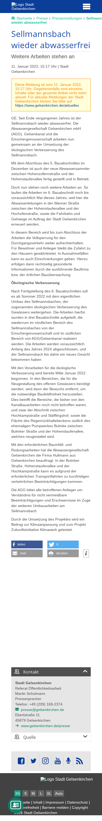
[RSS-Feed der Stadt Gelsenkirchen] (79, 761)
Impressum (55, 802)
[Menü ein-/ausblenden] (86, 6)
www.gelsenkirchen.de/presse (45, 726)
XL (49, 793)
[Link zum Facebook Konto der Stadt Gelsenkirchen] (21, 761)
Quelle (29, 737)
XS (17, 793)
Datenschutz (77, 802)
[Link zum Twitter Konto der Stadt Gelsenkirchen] (33, 761)
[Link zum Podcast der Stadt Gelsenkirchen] (68, 761)
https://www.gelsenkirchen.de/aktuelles (47, 105)
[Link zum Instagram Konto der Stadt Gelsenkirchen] (45, 761)
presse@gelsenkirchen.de (42, 710)
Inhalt (37, 802)
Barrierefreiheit (26, 807)
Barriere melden (55, 807)
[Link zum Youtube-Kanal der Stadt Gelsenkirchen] (57, 761)
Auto (59, 793)
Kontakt (30, 672)
